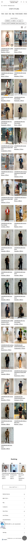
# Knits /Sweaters (19, 13)
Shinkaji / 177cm (18, 400)
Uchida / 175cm (5, 226)
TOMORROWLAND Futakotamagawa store (19, 345)
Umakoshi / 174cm (6, 151)
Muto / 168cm (18, 125)
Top (1, 5)
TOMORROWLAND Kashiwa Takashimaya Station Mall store (7, 147)
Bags (13, 13)
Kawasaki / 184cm (19, 100)
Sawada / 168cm (5, 251)
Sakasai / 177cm (18, 176)
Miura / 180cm (18, 201)
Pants (2, 13)
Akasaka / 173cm (18, 76)
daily (10, 13)
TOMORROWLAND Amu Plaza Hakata (19, 97)
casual (6, 13)
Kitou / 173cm (18, 52)
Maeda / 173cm (18, 226)
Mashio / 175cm (5, 52)
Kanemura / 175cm (6, 350)
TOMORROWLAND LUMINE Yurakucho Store (7, 321)
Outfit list (5, 5)
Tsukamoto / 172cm (19, 348)
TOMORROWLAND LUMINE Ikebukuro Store (7, 49)
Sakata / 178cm (5, 324)
